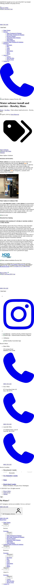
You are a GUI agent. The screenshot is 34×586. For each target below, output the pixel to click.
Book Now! (3, 27)
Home (1, 110)
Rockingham (14, 477)
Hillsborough (6, 477)
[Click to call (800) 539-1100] (17, 80)
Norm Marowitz (15, 114)
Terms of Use (6, 492)
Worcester (5, 473)
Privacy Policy (7, 491)
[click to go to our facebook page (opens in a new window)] (4, 296)
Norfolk (19, 471)
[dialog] (17, 502)
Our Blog (7, 110)
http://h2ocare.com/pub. (4, 266)
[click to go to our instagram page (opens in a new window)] (18, 331)
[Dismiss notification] (0, 6)
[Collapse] (1, 497)
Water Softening (4, 149)
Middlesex (14, 471)
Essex (8, 471)
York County (6, 481)
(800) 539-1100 (4, 24)
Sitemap (5, 494)
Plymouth (24, 471)
